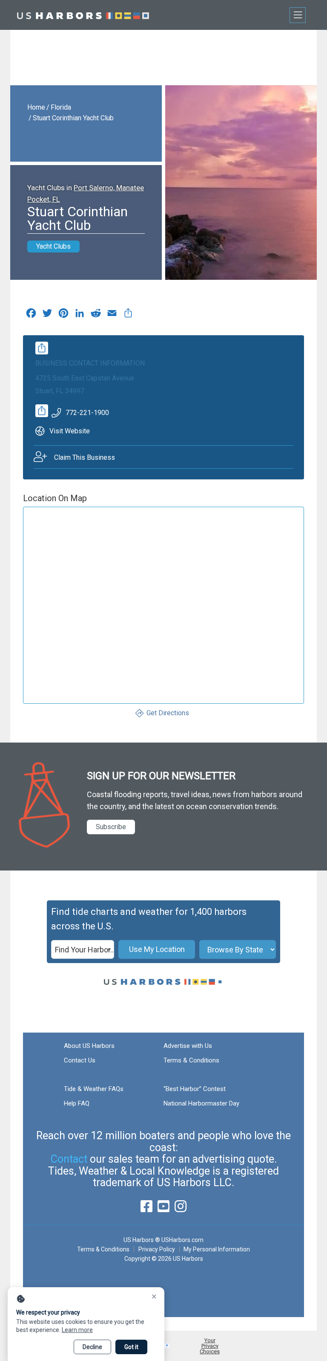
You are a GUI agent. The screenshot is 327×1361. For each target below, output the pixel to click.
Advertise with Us (188, 1046)
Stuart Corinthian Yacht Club (73, 118)
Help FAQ (76, 1103)
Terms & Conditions (191, 1060)
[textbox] (83, 949)
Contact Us (79, 1060)
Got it (131, 1347)
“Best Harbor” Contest (195, 1089)
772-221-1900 (87, 413)
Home (36, 107)
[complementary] (128, 315)
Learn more (77, 1329)
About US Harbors (89, 1046)
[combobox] (82, 949)
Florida (61, 107)
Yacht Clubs (53, 246)
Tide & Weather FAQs (93, 1089)
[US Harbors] (83, 14)
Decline (92, 1347)
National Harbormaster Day (201, 1103)
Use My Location (157, 949)
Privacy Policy (156, 1249)
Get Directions (167, 713)
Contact (69, 1159)
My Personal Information (217, 1249)
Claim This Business (84, 457)
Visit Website (69, 431)
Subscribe (111, 827)
